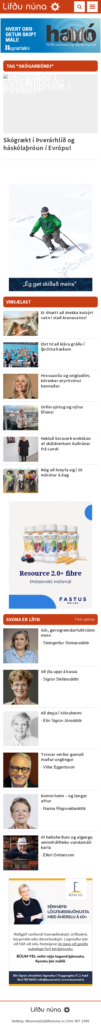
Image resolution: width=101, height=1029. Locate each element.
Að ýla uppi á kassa (59, 671)
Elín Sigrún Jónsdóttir (62, 720)
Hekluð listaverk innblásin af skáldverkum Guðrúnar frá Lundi (66, 443)
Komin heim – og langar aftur (64, 798)
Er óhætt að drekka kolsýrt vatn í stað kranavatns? (67, 315)
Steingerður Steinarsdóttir (66, 642)
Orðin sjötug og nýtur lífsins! (62, 409)
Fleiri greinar (85, 619)
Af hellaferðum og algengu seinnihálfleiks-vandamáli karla (67, 842)
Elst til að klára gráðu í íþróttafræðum (63, 346)
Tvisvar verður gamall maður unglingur (62, 757)
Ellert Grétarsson (58, 855)
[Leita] (79, 6)
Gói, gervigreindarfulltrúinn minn (68, 632)
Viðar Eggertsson (59, 767)
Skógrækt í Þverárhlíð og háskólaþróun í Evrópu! (39, 144)
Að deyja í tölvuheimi (61, 712)
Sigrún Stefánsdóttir (61, 679)
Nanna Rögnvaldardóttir (64, 808)
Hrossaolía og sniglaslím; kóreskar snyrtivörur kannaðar (65, 380)
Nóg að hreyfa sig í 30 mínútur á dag (61, 472)
